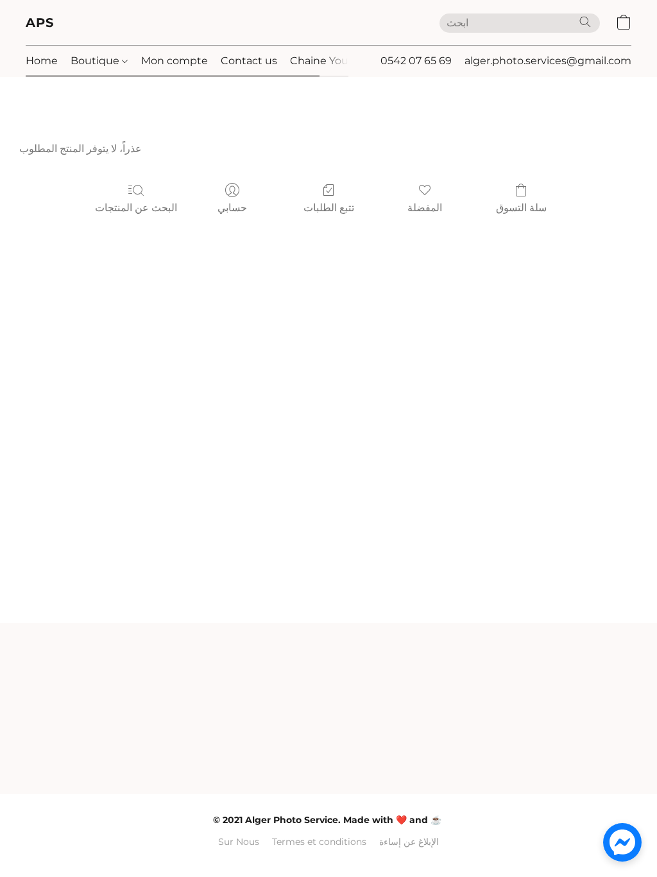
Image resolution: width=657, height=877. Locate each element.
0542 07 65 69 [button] (416, 61)
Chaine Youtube (331, 61)
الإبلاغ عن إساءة (409, 841)
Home (42, 61)
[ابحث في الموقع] (585, 22)
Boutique (96, 61)
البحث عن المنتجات (136, 207)
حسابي (232, 207)
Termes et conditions (319, 841)
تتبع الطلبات (328, 207)
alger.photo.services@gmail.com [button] (548, 61)
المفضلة (424, 207)
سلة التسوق (521, 207)
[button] (40, 22)
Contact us (249, 61)
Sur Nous (238, 841)
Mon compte (174, 61)
